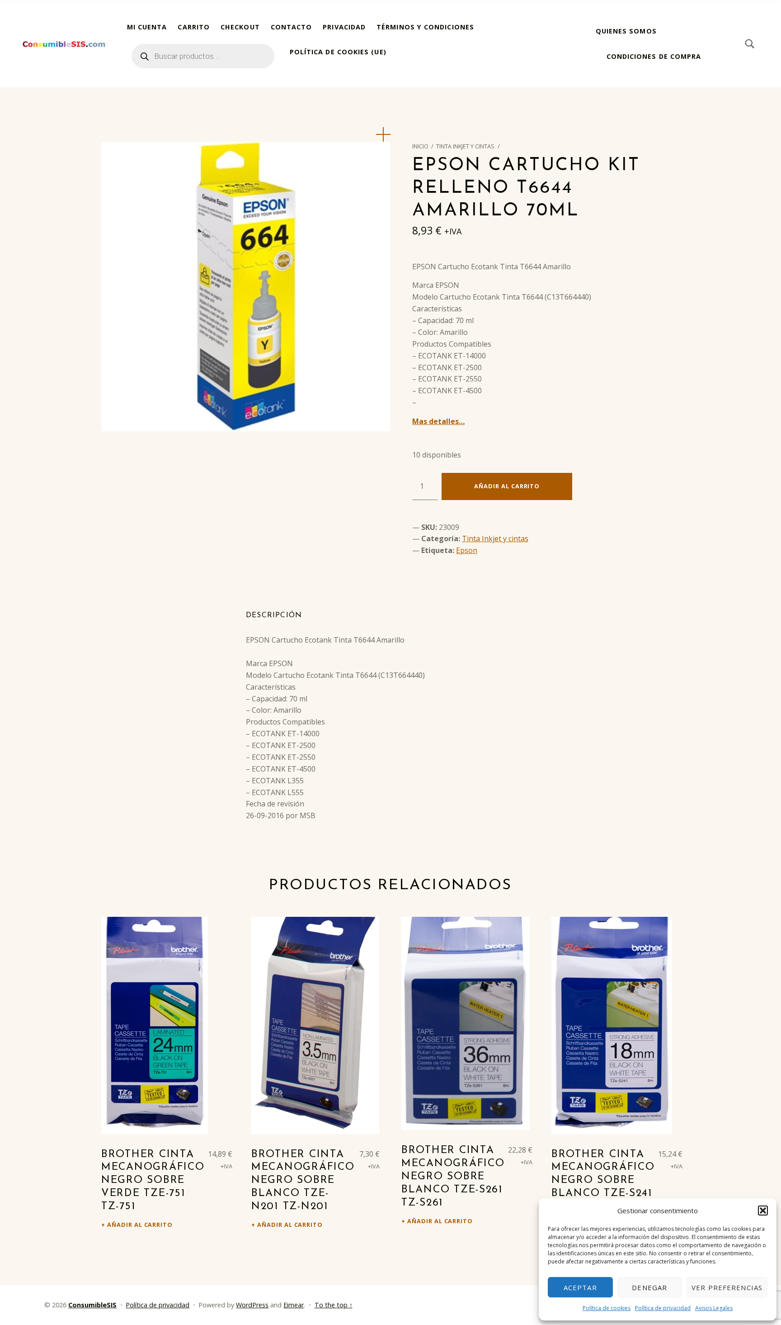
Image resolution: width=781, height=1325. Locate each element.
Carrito (194, 27)
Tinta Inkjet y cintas (465, 146)
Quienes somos (626, 31)
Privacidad (344, 27)
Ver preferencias (727, 1287)
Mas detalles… (438, 421)
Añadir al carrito (507, 486)
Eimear (293, 1305)
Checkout (240, 27)
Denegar (649, 1287)
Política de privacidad (663, 1308)
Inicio (420, 146)
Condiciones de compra (654, 56)
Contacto (291, 27)
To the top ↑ (334, 1305)
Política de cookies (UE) (338, 52)
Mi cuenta (147, 27)
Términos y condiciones (425, 27)
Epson (466, 550)
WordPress (252, 1305)
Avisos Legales (714, 1308)
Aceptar (580, 1287)
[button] (762, 1210)
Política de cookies (606, 1308)
